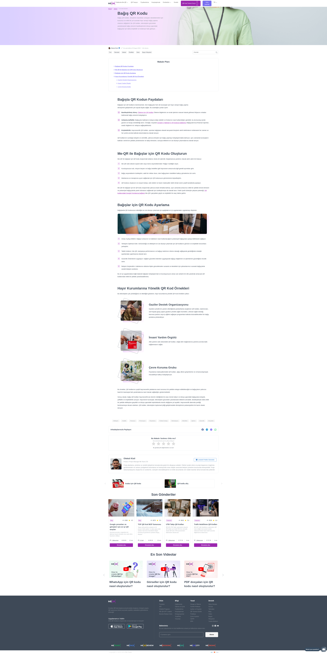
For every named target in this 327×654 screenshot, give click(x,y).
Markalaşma (175, 420)
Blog (209, 615)
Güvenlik (202, 420)
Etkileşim (115, 420)
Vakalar (115, 8)
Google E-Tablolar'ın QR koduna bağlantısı (171, 123)
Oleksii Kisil (114, 48)
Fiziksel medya (163, 420)
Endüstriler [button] (166, 2)
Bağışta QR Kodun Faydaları (124, 66)
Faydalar (162, 608)
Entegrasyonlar (179, 618)
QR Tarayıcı (134, 2)
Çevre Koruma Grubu (124, 86)
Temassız (132, 420)
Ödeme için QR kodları (145, 112)
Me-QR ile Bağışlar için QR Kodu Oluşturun (129, 69)
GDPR (192, 623)
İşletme (193, 420)
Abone (212, 638)
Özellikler (131, 52)
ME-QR (110, 8)
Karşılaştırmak (156, 2)
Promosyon (142, 420)
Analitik (124, 420)
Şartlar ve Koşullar (195, 613)
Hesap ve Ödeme (195, 608)
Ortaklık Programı (164, 613)
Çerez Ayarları (194, 620)
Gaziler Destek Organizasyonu (127, 80)
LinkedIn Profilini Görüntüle (206, 460)
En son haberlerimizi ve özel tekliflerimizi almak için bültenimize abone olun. (182, 632)
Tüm (110, 52)
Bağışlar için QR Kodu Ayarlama (125, 73)
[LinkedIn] (119, 48)
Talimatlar (116, 52)
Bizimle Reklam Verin (165, 618)
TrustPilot (178, 620)
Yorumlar (177, 623)
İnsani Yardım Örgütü (124, 83)
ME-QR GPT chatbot (165, 615)
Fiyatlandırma (145, 2)
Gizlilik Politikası (195, 610)
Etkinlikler (184, 420)
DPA (191, 625)
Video (138, 52)
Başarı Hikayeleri (146, 52)
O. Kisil (141, 540)
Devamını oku (121, 545)
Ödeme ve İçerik (180, 610)
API (160, 610)
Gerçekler (211, 420)
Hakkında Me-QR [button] (121, 2)
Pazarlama (152, 420)
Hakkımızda (178, 608)
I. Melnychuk (115, 540)
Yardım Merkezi (213, 625)
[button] (215, 2)
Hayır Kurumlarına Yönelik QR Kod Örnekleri (129, 76)
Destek (176, 2)
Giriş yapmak (207, 3)
